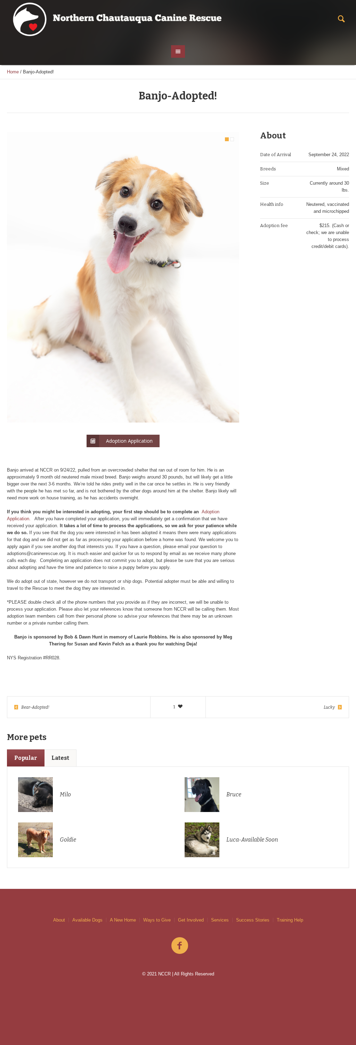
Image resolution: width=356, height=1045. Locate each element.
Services (220, 920)
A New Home (123, 920)
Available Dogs (87, 920)
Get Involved (191, 920)
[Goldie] (35, 839)
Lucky (329, 707)
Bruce (233, 794)
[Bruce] (202, 794)
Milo (65, 794)
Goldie (68, 839)
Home (13, 71)
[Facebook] (179, 946)
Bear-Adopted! (35, 707)
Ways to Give (157, 920)
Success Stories (252, 920)
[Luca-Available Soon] (202, 839)
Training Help (290, 920)
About (59, 920)
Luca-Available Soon (252, 839)
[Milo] (35, 794)
